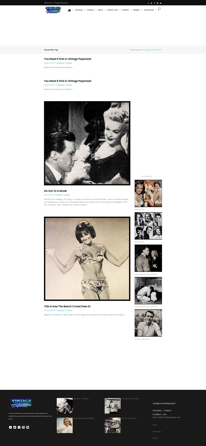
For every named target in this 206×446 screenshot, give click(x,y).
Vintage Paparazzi (135, 50)
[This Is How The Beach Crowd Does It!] (87, 258)
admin (69, 63)
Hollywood (60, 63)
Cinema (59, 195)
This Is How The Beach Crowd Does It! (67, 306)
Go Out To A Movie (55, 191)
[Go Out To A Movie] (87, 143)
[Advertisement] (103, 29)
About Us (155, 438)
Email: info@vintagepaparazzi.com (166, 417)
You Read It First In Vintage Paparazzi (67, 59)
